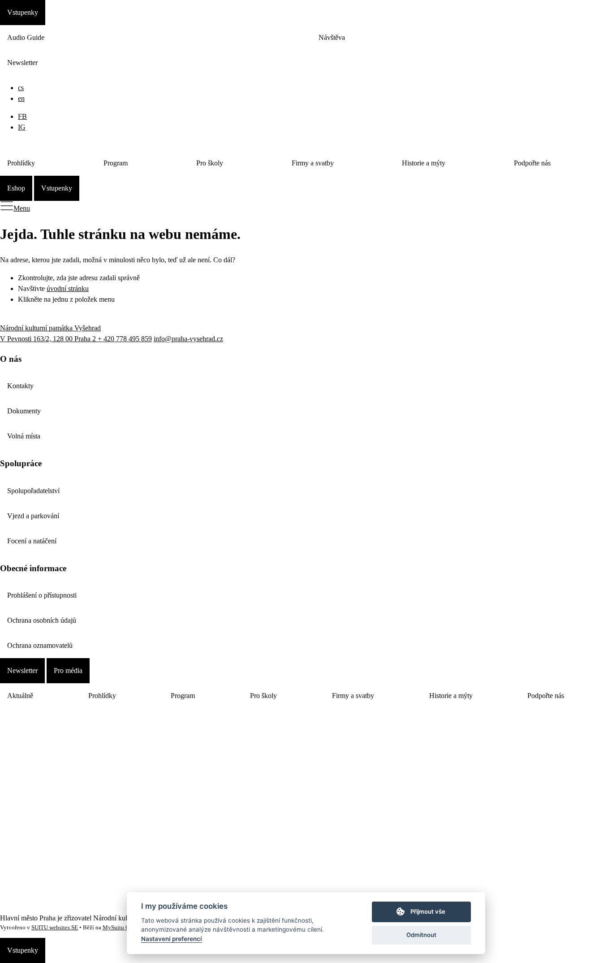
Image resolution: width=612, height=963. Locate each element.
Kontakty (20, 386)
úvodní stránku (68, 288)
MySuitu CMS (120, 927)
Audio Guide (25, 37)
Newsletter (22, 62)
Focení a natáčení (31, 541)
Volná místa (23, 436)
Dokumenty (24, 411)
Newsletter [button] (22, 670)
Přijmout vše (427, 911)
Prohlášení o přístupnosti (42, 595)
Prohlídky (21, 163)
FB (22, 116)
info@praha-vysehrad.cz (188, 339)
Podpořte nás (532, 163)
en (21, 98)
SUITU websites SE (54, 927)
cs (21, 87)
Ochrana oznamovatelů (40, 645)
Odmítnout (421, 934)
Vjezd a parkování (33, 516)
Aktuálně (20, 695)
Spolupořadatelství (33, 491)
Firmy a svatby (313, 163)
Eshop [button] (16, 188)
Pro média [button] (68, 670)
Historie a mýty (423, 163)
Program (115, 163)
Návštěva (332, 37)
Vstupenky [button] (22, 12)
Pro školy (209, 163)
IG (22, 127)
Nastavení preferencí (171, 938)
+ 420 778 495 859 (125, 339)
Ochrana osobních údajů (41, 620)
